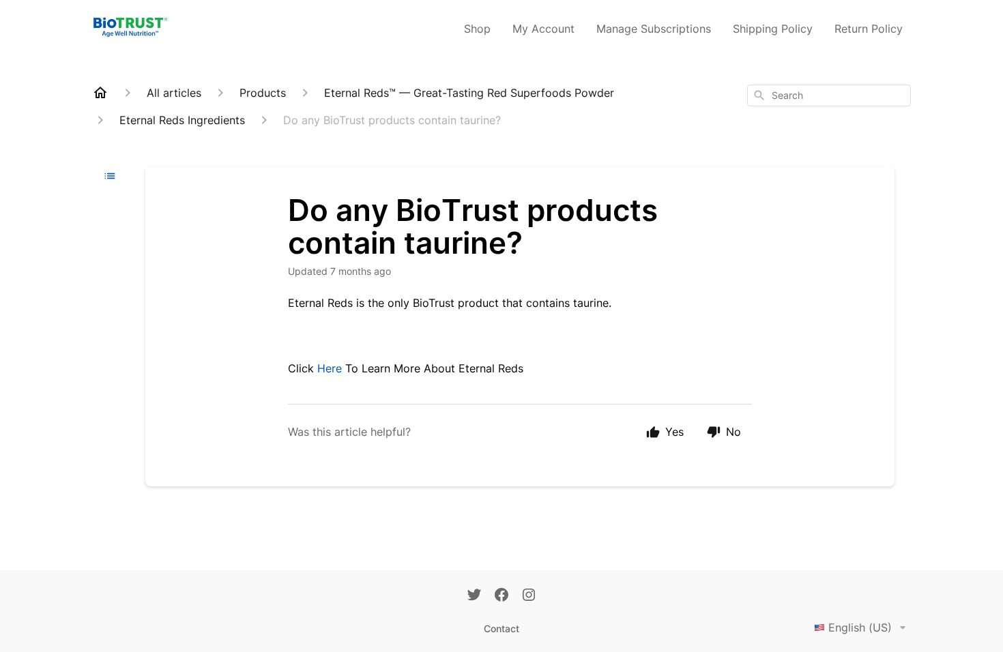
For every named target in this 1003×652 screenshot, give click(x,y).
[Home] (100, 93)
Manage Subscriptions (653, 28)
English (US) (860, 627)
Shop (477, 28)
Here (329, 368)
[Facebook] (501, 596)
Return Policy (868, 28)
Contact (501, 628)
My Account (543, 28)
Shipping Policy (773, 28)
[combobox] (829, 95)
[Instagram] (529, 596)
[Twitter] (474, 596)
